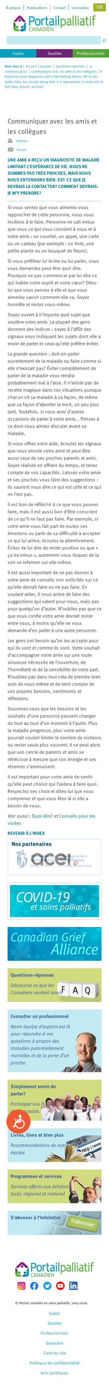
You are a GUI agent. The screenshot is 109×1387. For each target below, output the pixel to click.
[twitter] (47, 1286)
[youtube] (60, 1286)
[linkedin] (73, 1286)
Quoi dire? (42, 815)
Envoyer (21, 149)
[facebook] (34, 1286)
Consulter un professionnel (40, 1016)
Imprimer (21, 141)
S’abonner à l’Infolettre (35, 1217)
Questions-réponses (32, 974)
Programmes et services (36, 1176)
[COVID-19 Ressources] (54, 901)
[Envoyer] (12, 149)
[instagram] (21, 1286)
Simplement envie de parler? (33, 1090)
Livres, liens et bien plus (37, 1134)
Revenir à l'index (26, 833)
